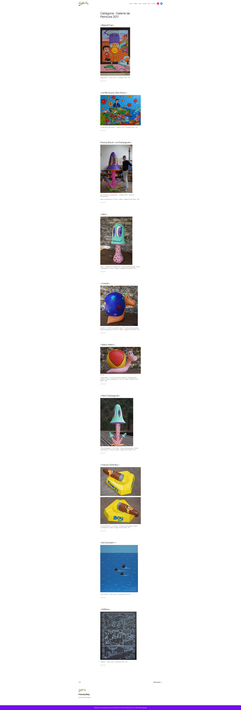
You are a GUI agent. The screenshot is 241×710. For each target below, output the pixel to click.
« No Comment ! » (108, 542)
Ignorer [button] (144, 708)
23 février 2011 (103, 130)
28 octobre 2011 (103, 81)
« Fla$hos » (105, 609)
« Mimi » (103, 214)
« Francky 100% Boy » (110, 465)
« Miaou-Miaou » (107, 344)
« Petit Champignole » (110, 396)
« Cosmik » (105, 283)
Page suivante (158, 682)
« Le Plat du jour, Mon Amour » (113, 93)
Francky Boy (84, 694)
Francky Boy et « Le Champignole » (116, 142)
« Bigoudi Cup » (107, 25)
